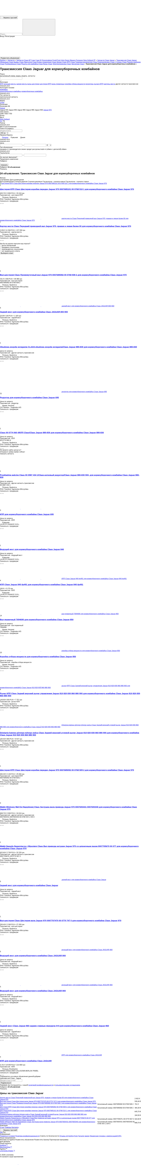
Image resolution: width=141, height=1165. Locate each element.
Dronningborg (47, 60)
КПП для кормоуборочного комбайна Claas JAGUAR (26, 1061)
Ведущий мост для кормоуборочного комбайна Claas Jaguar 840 (32, 549)
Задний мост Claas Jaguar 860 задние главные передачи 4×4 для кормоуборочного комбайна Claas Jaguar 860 (54, 1026)
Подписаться (6, 1083)
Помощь (8, 1127)
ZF (94, 60)
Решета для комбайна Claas (32, 64)
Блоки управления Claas (46, 62)
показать (4, 165)
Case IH (38, 60)
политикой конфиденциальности (40, 1085)
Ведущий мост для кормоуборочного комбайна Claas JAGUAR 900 (33, 956)
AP (29, 60)
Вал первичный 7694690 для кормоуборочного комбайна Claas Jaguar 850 (36, 619)
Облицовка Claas (6, 62)
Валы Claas (47, 64)
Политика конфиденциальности (27, 1136)
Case (33, 60)
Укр (1, 1132)
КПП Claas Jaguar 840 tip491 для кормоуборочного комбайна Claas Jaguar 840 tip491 (41, 584)
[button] (70, 47)
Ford (58, 60)
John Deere (65, 60)
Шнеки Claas (61, 62)
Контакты (15, 1127)
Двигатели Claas (30, 62)
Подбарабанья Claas (13, 64)
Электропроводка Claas (62, 64)
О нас (2, 1127)
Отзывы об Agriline (66, 1136)
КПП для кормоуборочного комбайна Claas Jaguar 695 (27, 514)
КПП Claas (71, 62)
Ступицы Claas (121, 62)
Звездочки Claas (77, 64)
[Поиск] (39, 27)
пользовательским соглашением (67, 1085)
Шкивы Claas (19, 62)
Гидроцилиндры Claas (106, 62)
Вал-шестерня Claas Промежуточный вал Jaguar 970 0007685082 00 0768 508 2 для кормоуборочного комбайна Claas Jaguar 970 (63, 275)
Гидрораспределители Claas (86, 62)
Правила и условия (7, 1136)
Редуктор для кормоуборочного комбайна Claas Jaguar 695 (29, 397)
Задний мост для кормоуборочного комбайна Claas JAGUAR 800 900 (34, 312)
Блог (76, 1136)
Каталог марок (83, 1136)
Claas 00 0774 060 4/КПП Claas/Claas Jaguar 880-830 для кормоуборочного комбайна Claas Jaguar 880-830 (52, 432)
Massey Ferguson (76, 60)
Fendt (54, 60)
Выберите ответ (7, 253)
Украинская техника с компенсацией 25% (105, 1136)
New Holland (88, 60)
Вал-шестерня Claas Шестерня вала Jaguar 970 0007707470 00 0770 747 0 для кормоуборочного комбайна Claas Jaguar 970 (60, 920)
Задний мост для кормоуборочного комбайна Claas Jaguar (29, 885)
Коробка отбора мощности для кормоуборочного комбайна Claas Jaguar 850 (38, 656)
